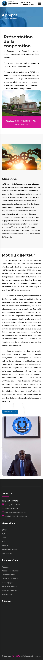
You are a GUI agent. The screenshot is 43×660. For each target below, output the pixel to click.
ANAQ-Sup (6, 546)
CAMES (5, 530)
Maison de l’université (10, 579)
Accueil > (5, 19)
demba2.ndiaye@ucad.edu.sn (16, 516)
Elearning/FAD (7, 553)
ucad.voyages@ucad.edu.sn (15, 512)
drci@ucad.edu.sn (11, 508)
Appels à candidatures (10, 571)
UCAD (18, 656)
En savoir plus (10, 412)
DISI (13, 656)
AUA (3, 534)
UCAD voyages (7, 583)
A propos (13, 19)
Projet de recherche (9, 590)
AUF (3, 542)
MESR (4, 538)
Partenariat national (9, 586)
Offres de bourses (9, 575)
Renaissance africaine (10, 549)
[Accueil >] (18, 3)
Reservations (7, 594)
